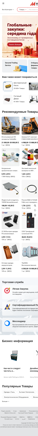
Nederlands (31, 419)
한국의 (17, 419)
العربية (23, 419)
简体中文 (22, 417)
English (14, 417)
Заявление (23, 411)
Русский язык (8, 419)
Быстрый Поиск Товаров (25, 413)
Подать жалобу (5, 411)
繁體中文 (30, 417)
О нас (15, 411)
